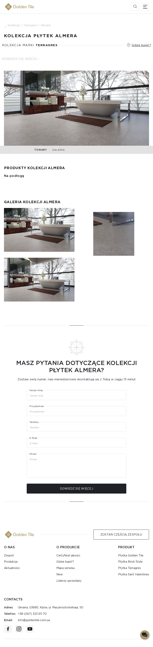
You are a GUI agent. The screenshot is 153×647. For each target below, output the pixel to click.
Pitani (32, 454)
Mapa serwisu (65, 568)
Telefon (34, 422)
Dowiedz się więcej (19, 59)
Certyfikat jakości (68, 555)
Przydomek (36, 406)
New (59, 574)
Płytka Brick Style (130, 561)
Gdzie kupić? (141, 45)
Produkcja (11, 561)
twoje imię (36, 390)
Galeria (58, 149)
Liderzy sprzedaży (68, 580)
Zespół (9, 555)
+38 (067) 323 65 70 (32, 613)
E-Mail (33, 438)
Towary (40, 149)
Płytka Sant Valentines (133, 574)
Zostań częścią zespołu (121, 534)
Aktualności (12, 568)
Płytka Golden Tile (130, 555)
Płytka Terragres (129, 568)
